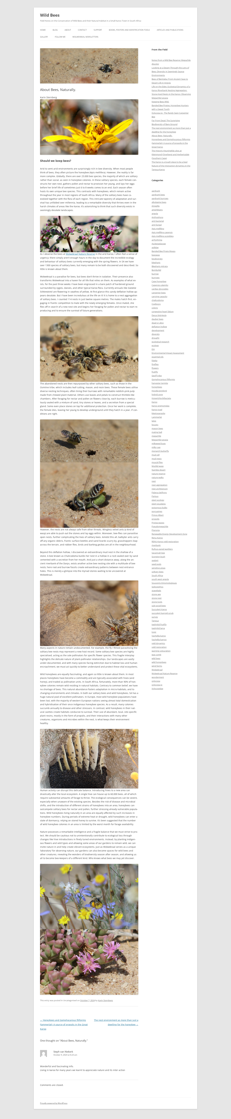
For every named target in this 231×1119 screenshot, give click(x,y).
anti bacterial (158, 221)
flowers (155, 368)
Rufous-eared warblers (162, 549)
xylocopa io (157, 684)
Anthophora (157, 217)
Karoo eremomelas (160, 405)
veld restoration (159, 647)
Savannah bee (158, 552)
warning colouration (161, 650)
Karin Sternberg (105, 1000)
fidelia (154, 360)
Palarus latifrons (159, 492)
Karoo (154, 402)
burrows (156, 277)
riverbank (156, 545)
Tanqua (155, 620)
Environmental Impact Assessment (168, 353)
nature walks (158, 477)
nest (154, 481)
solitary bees (157, 571)
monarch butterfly (160, 451)
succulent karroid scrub (162, 613)
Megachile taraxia (160, 439)
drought (155, 338)
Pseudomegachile (160, 526)
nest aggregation (159, 485)
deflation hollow (159, 326)
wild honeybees (159, 662)
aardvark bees (158, 194)
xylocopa (156, 681)
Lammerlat (157, 417)
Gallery (44, 37)
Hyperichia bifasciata (161, 398)
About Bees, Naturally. (162, 135)
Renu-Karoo (157, 537)
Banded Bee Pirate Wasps (163, 251)
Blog (55, 30)
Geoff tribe (157, 375)
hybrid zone (157, 394)
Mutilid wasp (158, 466)
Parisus (155, 496)
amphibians (157, 209)
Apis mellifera (158, 228)
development (158, 330)
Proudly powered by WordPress (53, 1103)
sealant (155, 560)
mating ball (157, 432)
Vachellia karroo (159, 639)
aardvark (156, 190)
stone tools (157, 601)
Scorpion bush (158, 556)
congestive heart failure (162, 311)
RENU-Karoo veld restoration (165, 541)
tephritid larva (158, 628)
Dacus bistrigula (159, 315)
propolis (155, 518)
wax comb (156, 654)
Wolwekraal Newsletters (85, 37)
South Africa (157, 575)
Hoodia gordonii (159, 390)
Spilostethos (157, 586)
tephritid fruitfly (159, 624)
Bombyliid (156, 270)
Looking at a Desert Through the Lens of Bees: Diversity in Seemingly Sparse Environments (170, 71)
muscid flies (157, 462)
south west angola (160, 579)
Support (98, 30)
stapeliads (156, 590)
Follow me (60, 37)
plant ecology (158, 500)
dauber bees (157, 319)
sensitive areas (158, 567)
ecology (155, 345)
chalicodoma (158, 300)
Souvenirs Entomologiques (164, 583)
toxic (154, 632)
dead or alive (158, 322)
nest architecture (160, 488)
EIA (153, 349)
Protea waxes (158, 522)
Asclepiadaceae (159, 243)
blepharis (156, 262)
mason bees (157, 428)
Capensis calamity (160, 285)
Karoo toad (157, 409)
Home (43, 30)
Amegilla (156, 206)
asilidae (155, 247)
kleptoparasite (158, 413)
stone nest (157, 598)
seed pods (156, 564)
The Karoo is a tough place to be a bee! (169, 162)
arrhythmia (157, 239)
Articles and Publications (170, 30)
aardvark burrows (160, 198)
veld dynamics (158, 643)
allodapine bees (159, 202)
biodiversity (157, 258)
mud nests (157, 458)
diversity (156, 334)
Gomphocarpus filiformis (163, 379)
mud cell (156, 454)
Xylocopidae (157, 688)
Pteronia (156, 530)
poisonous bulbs (159, 507)
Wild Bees (50, 15)
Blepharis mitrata (160, 266)
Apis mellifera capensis (162, 232)
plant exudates (159, 503)
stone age (156, 594)
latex (154, 420)
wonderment (158, 677)
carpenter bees (159, 292)
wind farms (157, 666)
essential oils (157, 356)
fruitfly (155, 371)
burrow (155, 273)
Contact (82, 30)
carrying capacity (159, 296)
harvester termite (160, 383)
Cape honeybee (159, 281)
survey (155, 617)
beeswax (156, 255)
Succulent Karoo (159, 609)
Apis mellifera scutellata (162, 236)
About (68, 30)
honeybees (157, 387)
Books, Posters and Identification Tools (129, 30)
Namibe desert (158, 469)
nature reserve (158, 473)
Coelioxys (156, 304)
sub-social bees (159, 605)
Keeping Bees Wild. (160, 101)
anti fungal (157, 224)
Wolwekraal (157, 669)
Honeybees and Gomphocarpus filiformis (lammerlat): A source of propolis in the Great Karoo (64, 1024)
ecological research (160, 341)
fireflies (155, 364)
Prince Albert (158, 515)
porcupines (157, 511)
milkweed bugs (159, 443)
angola (155, 213)
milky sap (156, 447)
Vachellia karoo (159, 635)
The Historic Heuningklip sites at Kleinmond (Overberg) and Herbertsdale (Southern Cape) (170, 154)
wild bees (156, 658)
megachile (156, 436)
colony (155, 307)
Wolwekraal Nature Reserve (80, 253)
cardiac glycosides (160, 288)
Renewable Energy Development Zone (169, 534)
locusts (155, 424)
